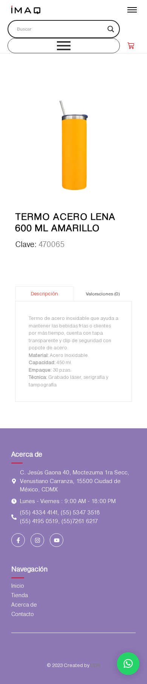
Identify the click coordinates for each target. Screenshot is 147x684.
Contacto (22, 614)
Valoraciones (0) (103, 293)
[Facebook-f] (18, 540)
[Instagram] (37, 540)
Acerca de (26, 454)
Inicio (17, 586)
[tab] (44, 293)
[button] (128, 663)
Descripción (44, 293)
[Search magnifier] (111, 29)
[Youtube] (56, 540)
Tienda (19, 595)
